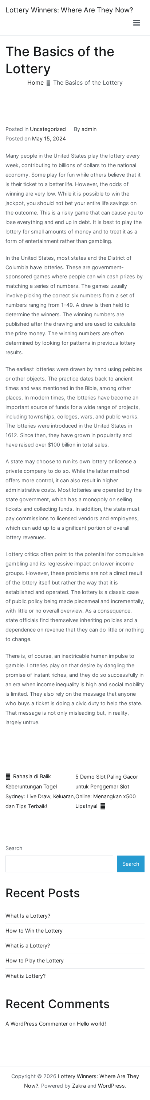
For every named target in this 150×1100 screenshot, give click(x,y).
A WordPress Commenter (36, 1023)
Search (14, 848)
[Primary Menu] (136, 23)
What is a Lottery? (27, 945)
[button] (137, 23)
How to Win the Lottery (34, 930)
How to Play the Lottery (34, 960)
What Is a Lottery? (27, 915)
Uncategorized (48, 129)
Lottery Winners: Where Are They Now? (69, 10)
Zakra (79, 1085)
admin (89, 129)
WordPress (111, 1085)
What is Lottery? (25, 976)
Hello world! (91, 1023)
